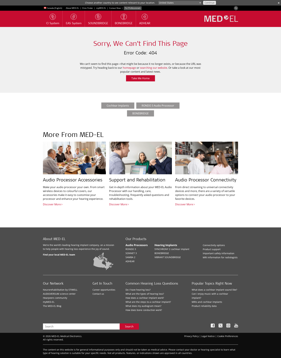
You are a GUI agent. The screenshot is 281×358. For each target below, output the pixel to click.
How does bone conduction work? (144, 310)
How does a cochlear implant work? (145, 297)
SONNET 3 (131, 253)
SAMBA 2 (130, 257)
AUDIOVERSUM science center (59, 293)
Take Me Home (140, 78)
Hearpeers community (55, 297)
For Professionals (132, 8)
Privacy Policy (191, 336)
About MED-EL (72, 8)
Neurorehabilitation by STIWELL (60, 289)
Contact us (98, 293)
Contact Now (115, 8)
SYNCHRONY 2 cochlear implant (171, 249)
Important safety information (218, 253)
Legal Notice (208, 336)
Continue (209, 2)
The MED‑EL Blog (52, 305)
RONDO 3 (131, 249)
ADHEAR (130, 261)
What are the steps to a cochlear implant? (148, 301)
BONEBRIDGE (140, 113)
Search (129, 326)
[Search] (236, 8)
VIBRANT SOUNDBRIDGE (167, 257)
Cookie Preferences (227, 336)
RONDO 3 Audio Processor (158, 105)
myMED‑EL (101, 8)
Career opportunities (104, 289)
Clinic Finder (87, 8)
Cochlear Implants (118, 105)
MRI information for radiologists (220, 257)
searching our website (153, 68)
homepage (129, 68)
